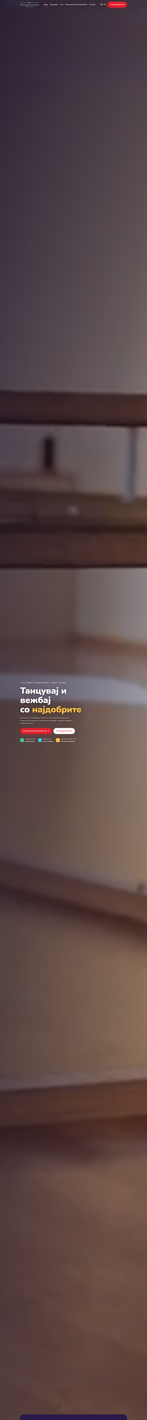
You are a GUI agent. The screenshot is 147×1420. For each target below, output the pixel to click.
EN (105, 4)
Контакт (93, 4)
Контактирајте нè (117, 4)
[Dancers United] (29, 4)
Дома (46, 4)
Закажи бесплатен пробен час (36, 731)
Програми (54, 4)
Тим (61, 4)
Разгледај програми (64, 731)
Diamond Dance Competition (76, 4)
